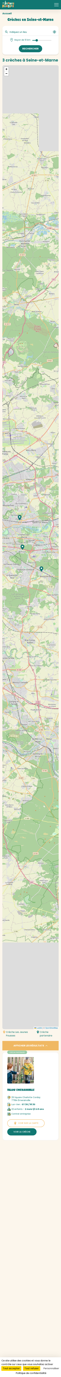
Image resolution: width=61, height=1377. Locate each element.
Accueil (7, 13)
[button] (41, 569)
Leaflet (39, 1028)
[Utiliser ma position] (54, 32)
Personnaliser (51, 1368)
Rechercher (30, 48)
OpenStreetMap (51, 1028)
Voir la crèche (21, 1131)
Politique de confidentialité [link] (31, 1373)
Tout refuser (31, 1368)
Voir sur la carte (28, 1123)
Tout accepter (11, 1368)
